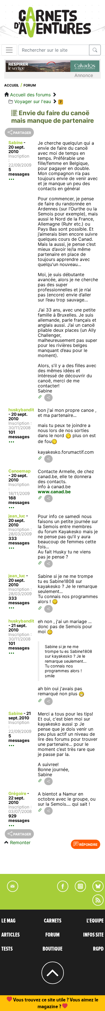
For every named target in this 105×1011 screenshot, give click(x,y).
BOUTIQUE (52, 949)
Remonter (20, 842)
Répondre (87, 844)
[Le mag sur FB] (60, 890)
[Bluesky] (95, 890)
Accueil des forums (30, 94)
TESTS (7, 949)
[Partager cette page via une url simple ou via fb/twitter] (48, 397)
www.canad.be (54, 491)
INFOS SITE (93, 935)
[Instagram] (78, 890)
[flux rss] (95, 904)
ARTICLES (10, 935)
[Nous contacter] (9, 890)
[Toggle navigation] (9, 50)
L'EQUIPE (95, 921)
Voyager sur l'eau (32, 101)
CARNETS (52, 921)
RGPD (98, 949)
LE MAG (8, 921)
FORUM (52, 935)
